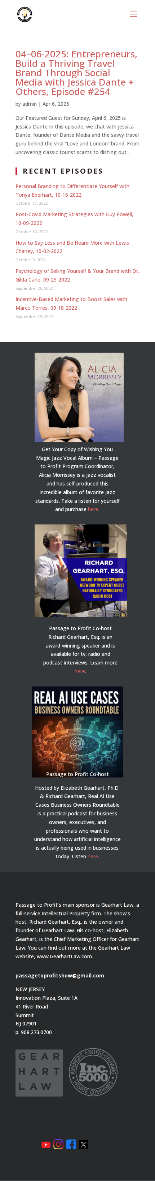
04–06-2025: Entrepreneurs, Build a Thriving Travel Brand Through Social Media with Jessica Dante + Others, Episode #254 (76, 72)
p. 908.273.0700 (33, 1032)
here (93, 509)
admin (29, 103)
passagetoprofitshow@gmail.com (59, 975)
